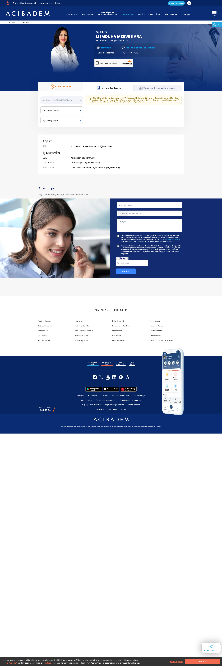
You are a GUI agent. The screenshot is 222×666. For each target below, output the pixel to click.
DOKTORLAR (127, 14)
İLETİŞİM (186, 14)
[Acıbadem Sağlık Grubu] (28, 13)
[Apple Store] (111, 389)
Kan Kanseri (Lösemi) (84, 331)
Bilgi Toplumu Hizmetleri (91, 405)
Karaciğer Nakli (81, 335)
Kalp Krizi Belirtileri (82, 326)
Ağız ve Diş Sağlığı (130, 52)
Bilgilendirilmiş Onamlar (106, 400)
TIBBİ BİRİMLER (107, 13)
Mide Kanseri (155, 321)
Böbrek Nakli (43, 331)
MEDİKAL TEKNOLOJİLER (149, 14)
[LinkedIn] (114, 377)
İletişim (123, 409)
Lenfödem (116, 335)
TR (218, 24)
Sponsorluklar (86, 400)
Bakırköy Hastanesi (106, 53)
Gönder (126, 271)
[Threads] (127, 377)
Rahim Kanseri (155, 335)
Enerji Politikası (134, 405)
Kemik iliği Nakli (81, 340)
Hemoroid (79, 321)
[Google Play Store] (93, 389)
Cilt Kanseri (42, 335)
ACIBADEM (176, 3)
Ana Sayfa (79, 395)
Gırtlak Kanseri (44, 340)
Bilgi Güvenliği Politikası (114, 405)
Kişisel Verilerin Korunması (130, 400)
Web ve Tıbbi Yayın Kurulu (106, 409)
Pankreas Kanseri (157, 326)
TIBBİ (120, 363)
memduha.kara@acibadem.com (114, 40)
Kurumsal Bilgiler (140, 395)
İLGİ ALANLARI (171, 14)
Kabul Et (202, 661)
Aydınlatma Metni (172, 239)
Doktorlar (105, 395)
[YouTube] (108, 377)
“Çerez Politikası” (10, 663)
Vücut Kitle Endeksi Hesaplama (162, 340)
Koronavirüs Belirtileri (121, 326)
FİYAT (132, 363)
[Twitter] (101, 377)
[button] (123, 213)
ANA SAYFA (71, 14)
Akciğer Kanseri (44, 321)
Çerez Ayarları (176, 661)
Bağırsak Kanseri (45, 326)
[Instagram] (121, 377)
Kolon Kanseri (118, 321)
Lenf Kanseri (117, 331)
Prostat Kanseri (156, 331)
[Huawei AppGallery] (128, 389)
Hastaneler (92, 395)
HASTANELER (87, 14)
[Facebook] (95, 377)
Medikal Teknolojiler (120, 395)
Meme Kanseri (118, 340)
